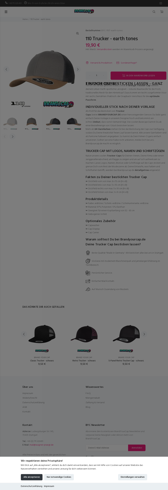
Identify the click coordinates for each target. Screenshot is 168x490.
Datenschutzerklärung (31, 486)
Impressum (49, 486)
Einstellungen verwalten (133, 477)
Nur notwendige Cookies (59, 477)
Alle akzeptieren (31, 477)
